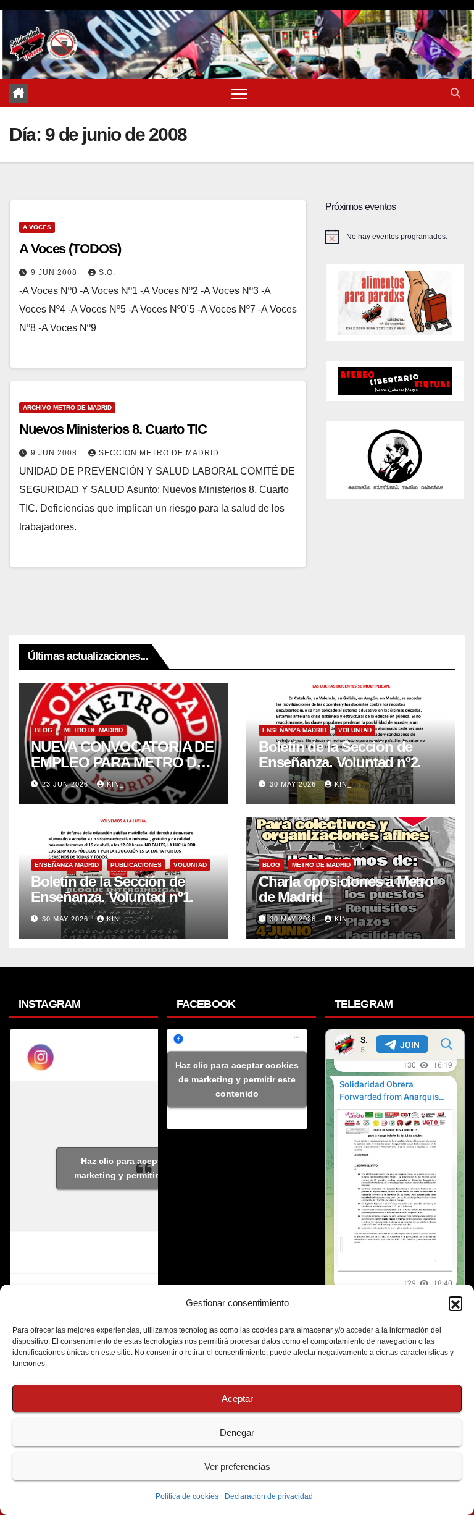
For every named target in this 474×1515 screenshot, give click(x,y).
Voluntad (355, 730)
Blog (43, 730)
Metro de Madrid (93, 730)
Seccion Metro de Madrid (159, 453)
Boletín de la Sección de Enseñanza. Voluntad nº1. (112, 889)
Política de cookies (187, 1496)
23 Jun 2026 (66, 784)
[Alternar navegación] (239, 93)
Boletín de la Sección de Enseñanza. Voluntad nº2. (340, 754)
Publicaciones (136, 864)
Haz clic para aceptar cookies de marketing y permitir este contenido (149, 1168)
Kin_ (115, 784)
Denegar (237, 1432)
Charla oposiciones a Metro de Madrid (346, 889)
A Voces (37, 227)
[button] (455, 1303)
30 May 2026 (294, 784)
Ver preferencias (237, 1466)
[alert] (395, 236)
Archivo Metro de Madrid (67, 407)
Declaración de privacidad (269, 1496)
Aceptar (237, 1398)
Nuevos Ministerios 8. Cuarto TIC (113, 429)
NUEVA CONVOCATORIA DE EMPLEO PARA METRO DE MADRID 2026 (122, 762)
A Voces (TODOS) (70, 248)
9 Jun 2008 (55, 272)
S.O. (107, 272)
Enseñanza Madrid (294, 730)
